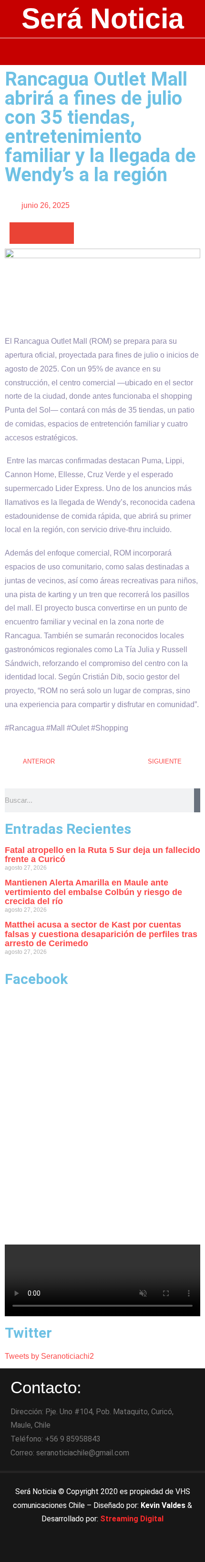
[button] (102, 51)
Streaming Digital (132, 1518)
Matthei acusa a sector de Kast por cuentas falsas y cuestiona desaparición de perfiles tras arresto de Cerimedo (101, 934)
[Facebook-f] (76, 1550)
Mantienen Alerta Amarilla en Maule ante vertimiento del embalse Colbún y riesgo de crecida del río (93, 892)
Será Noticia (102, 18)
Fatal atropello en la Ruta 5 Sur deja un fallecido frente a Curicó (102, 854)
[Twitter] (102, 1550)
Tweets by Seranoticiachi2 (49, 1356)
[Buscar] (197, 800)
